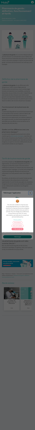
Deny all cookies (17, 226)
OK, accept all (18, 229)
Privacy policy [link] (17, 220)
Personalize (17, 222)
